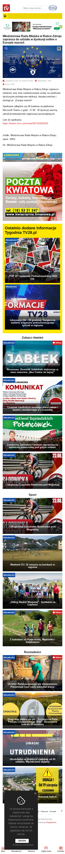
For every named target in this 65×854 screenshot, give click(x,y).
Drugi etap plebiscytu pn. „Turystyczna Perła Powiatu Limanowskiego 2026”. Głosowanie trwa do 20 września (33, 722)
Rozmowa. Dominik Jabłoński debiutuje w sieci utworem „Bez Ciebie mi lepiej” (32, 371)
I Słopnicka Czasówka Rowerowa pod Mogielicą (32, 484)
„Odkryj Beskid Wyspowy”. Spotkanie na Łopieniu (32, 603)
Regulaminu (51, 822)
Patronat (44, 811)
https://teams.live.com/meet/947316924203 (25, 123)
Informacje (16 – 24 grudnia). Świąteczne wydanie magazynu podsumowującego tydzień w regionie (32, 323)
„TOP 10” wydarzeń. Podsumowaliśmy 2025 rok (32, 277)
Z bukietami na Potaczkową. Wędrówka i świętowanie (32, 640)
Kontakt (53, 811)
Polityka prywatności (23, 845)
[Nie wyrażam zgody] (35, 793)
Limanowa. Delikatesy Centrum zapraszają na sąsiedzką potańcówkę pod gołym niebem (32, 446)
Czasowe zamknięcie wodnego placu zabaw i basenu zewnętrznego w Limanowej (32, 408)
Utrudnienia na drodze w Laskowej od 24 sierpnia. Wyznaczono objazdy (32, 760)
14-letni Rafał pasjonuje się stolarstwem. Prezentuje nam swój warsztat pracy (33, 685)
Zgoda (22, 840)
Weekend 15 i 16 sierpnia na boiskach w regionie (32, 565)
